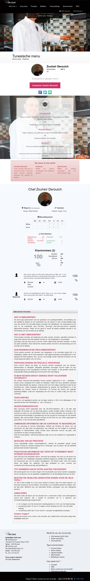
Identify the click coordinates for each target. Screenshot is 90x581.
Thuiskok (34, 6)
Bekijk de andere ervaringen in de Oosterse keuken (45, 170)
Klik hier (80, 578)
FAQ (52, 567)
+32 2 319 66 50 (65, 578)
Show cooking (56, 550)
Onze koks (23, 6)
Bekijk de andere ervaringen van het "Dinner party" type (67, 170)
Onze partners (56, 541)
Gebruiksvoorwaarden (58, 571)
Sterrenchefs (55, 555)
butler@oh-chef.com (21, 518)
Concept (54, 564)
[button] (10, 29)
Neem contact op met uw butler (62, 569)
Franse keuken (56, 548)
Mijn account (65, 11)
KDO (77, 6)
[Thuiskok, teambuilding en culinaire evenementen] (10, 2)
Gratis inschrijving (57, 538)
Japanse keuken (56, 552)
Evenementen (68, 6)
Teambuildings (55, 6)
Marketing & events (57, 557)
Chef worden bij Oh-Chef (59, 536)
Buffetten (43, 6)
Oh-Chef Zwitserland (12, 559)
